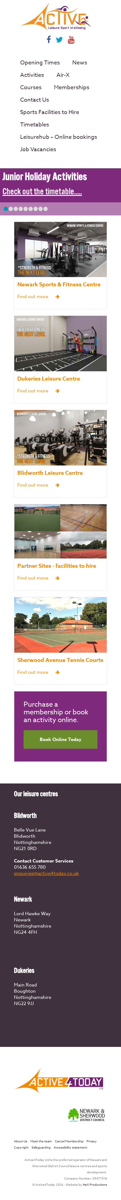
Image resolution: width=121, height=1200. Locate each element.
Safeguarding (41, 1147)
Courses (31, 87)
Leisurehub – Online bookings (58, 137)
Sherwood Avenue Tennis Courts (60, 660)
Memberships (71, 87)
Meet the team (41, 1141)
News (79, 63)
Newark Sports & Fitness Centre (59, 284)
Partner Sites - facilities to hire (56, 566)
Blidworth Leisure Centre (50, 473)
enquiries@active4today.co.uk (46, 873)
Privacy (92, 1141)
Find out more (33, 296)
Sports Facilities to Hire (49, 112)
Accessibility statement (70, 1147)
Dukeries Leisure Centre (48, 379)
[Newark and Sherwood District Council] (86, 1122)
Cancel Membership (69, 1141)
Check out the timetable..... (42, 191)
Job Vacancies (38, 149)
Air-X (62, 75)
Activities (32, 75)
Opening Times (40, 63)
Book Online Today (60, 739)
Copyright (21, 1147)
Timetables (34, 125)
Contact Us (34, 100)
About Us (20, 1141)
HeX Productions (95, 1184)
